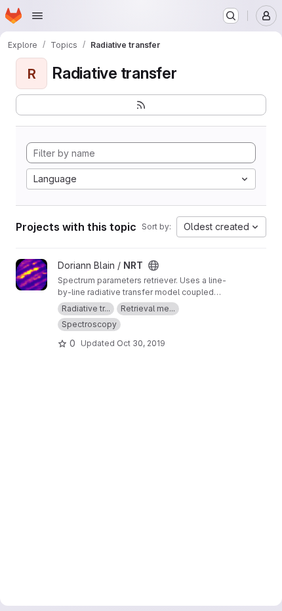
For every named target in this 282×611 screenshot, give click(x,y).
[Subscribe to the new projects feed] (141, 104)
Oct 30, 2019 (141, 343)
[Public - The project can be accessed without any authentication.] (153, 265)
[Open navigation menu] (37, 15)
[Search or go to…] (231, 16)
